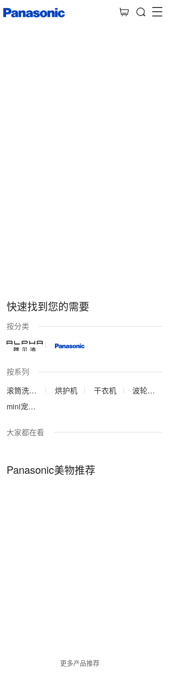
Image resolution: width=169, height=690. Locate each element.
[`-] (84, 552)
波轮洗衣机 (143, 390)
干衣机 (105, 390)
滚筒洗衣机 (22, 390)
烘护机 (66, 390)
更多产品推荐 (80, 662)
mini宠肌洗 (21, 406)
